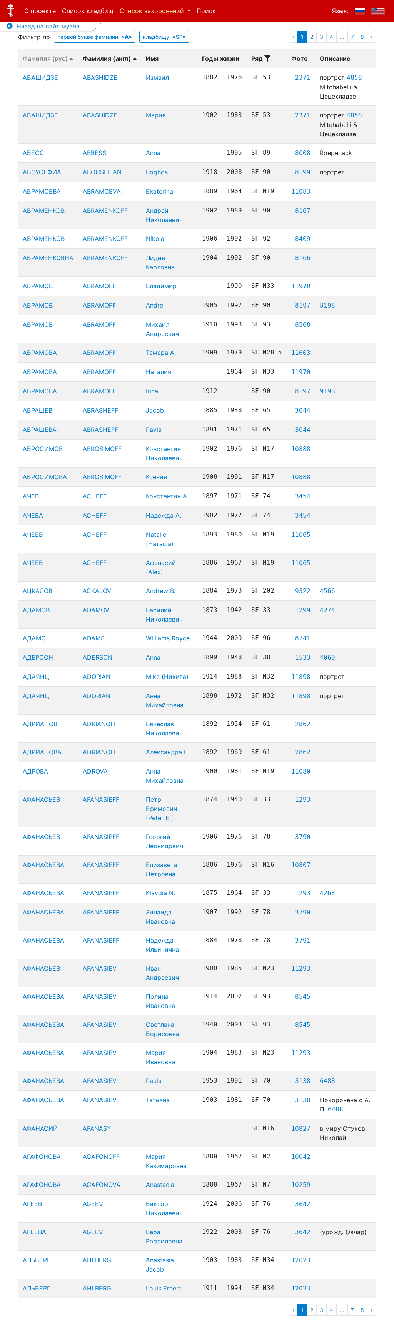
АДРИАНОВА (42, 752)
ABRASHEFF (100, 410)
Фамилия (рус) (46, 58)
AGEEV (93, 1204)
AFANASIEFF (101, 799)
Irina (152, 391)
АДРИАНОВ (40, 724)
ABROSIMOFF (102, 449)
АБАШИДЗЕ (40, 77)
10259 (301, 1184)
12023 (301, 1260)
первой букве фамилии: (94, 36)
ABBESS (94, 153)
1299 (303, 610)
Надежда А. (163, 515)
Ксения (156, 477)
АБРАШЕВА (40, 429)
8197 (303, 305)
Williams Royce (168, 638)
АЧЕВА (33, 515)
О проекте (40, 11)
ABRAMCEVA (102, 191)
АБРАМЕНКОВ (44, 210)
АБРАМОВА (40, 352)
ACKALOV (97, 591)
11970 (301, 286)
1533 (303, 657)
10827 (301, 1128)
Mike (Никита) (167, 676)
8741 (303, 638)
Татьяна (158, 1100)
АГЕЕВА (34, 1232)
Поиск (206, 11)
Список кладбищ (88, 11)
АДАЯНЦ (36, 676)
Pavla (154, 429)
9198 (327, 391)
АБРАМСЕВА (42, 191)
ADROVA (95, 771)
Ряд (257, 58)
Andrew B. (160, 591)
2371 (303, 77)
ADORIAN (96, 676)
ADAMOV (96, 610)
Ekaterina (159, 191)
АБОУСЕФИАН (44, 172)
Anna (153, 153)
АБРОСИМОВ (43, 449)
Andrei (155, 305)
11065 (301, 534)
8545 (303, 996)
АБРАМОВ (38, 286)
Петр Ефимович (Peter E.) (161, 809)
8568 (303, 324)
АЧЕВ (31, 496)
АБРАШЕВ (37, 410)
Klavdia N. (160, 893)
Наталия (158, 372)
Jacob (155, 410)
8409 (303, 238)
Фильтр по (34, 37)
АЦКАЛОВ (37, 591)
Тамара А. (161, 352)
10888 (301, 449)
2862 (303, 724)
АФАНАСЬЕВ (41, 799)
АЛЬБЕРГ (36, 1260)
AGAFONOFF (101, 1156)
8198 (327, 305)
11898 (301, 676)
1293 (303, 799)
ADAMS (94, 638)
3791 (303, 940)
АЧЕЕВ (33, 534)
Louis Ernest (164, 1288)
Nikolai (156, 238)
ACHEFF (95, 496)
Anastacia (160, 1184)
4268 (327, 893)
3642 (303, 1204)
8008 (303, 153)
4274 (327, 610)
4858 (354, 77)
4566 (327, 591)
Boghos (157, 172)
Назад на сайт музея (46, 26)
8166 (303, 258)
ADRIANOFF (100, 724)
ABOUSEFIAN (102, 172)
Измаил (157, 77)
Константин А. (167, 496)
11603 (301, 352)
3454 (303, 496)
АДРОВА (35, 771)
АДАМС (34, 638)
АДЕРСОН (38, 657)
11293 (301, 968)
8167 (303, 210)
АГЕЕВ (32, 1204)
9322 (303, 591)
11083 (301, 191)
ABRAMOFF (99, 286)
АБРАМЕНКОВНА (48, 258)
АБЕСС (33, 153)
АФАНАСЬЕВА (43, 865)
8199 (303, 172)
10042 (301, 1156)
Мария (156, 115)
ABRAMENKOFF (105, 210)
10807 (301, 865)
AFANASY (97, 1128)
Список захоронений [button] (153, 11)
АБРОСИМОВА (45, 477)
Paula (154, 1081)
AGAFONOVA (101, 1184)
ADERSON (97, 657)
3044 (303, 410)
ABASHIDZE (100, 77)
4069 (327, 657)
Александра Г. (167, 752)
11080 (301, 771)
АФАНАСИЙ (40, 1128)
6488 (327, 1081)
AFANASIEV (100, 968)
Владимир (161, 286)
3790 (303, 837)
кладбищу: (164, 36)
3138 (303, 1081)
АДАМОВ (36, 610)
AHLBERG (97, 1260)
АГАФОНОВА (42, 1156)
